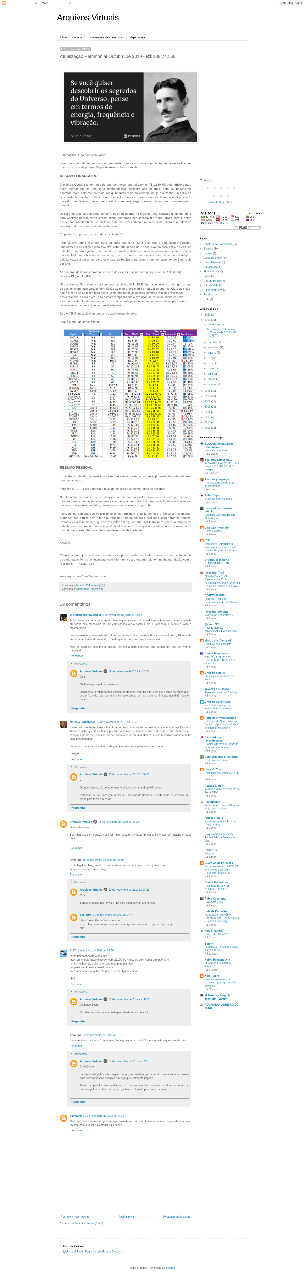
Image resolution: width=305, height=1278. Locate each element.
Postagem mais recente (75, 1216)
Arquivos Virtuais (88, 17)
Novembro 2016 (214, 902)
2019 (208, 319)
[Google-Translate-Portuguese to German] (221, 190)
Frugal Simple (214, 817)
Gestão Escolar (213, 280)
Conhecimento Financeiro (221, 756)
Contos (208, 253)
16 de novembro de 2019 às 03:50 (103, 859)
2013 (208, 417)
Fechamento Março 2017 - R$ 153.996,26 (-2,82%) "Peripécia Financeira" (221, 869)
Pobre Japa (212, 495)
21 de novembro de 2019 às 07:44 (113, 914)
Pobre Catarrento (215, 898)
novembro (214, 324)
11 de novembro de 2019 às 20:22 (129, 671)
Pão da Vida (211, 285)
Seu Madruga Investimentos (214, 739)
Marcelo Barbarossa (82, 721)
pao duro (86, 914)
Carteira (77, 37)
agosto (212, 352)
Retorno (209, 853)
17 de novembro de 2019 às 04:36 (93, 950)
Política (208, 294)
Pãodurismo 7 (214, 801)
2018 (208, 390)
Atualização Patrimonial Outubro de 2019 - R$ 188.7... (221, 332)
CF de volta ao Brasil (216, 760)
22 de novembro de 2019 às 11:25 (103, 1035)
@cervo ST (212, 624)
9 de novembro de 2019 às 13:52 (122, 614)
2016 (208, 401)
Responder (76, 655)
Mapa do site (137, 37)
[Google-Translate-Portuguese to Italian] (227, 190)
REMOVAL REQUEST (217, 563)
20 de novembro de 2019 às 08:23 (129, 774)
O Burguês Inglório (217, 559)
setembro (214, 347)
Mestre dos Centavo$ (218, 640)
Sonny (209, 943)
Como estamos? (214, 531)
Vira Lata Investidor (217, 527)
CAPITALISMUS (215, 595)
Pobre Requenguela (217, 959)
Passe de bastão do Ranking (221, 692)
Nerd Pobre (212, 975)
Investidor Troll (214, 572)
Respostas (80, 663)
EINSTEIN (211, 850)
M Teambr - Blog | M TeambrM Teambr (218, 997)
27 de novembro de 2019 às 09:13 (129, 1061)
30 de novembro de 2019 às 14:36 (103, 1115)
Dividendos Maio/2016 (217, 934)
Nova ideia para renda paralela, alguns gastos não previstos (220, 982)
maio (211, 368)
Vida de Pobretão (216, 911)
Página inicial (126, 1216)
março (212, 379)
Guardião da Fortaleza (219, 862)
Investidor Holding (216, 611)
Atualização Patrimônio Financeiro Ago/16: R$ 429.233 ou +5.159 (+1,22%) (222, 918)
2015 (208, 406)
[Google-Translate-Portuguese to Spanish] (227, 198)
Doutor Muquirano (216, 653)
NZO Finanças (214, 930)
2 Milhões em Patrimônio (219, 498)
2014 (208, 412)
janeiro (212, 384)
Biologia (208, 248)
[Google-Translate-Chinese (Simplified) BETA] (207, 190)
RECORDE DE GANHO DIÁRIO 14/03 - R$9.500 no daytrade (220, 660)
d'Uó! (208, 540)
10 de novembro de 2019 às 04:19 (116, 721)
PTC (206, 299)
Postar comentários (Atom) (87, 1223)
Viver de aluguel (215, 672)
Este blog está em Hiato (218, 644)
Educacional (211, 266)
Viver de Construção (218, 701)
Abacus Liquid (214, 785)
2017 (208, 396)
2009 (208, 427)
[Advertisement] (125, 1203)
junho (211, 363)
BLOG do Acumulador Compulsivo (219, 445)
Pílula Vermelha (213, 289)
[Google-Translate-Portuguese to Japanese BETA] (234, 190)
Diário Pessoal (212, 262)
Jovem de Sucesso (217, 688)
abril (211, 373)
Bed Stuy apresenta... (218, 459)
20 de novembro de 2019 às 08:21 (129, 889)
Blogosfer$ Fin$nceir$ (219, 834)
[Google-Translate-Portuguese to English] (214, 198)
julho (211, 358)
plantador (76, 1115)
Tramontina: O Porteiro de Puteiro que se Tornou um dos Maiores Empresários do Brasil (222, 547)
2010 (208, 422)
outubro (213, 342)
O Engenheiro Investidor (85, 614)
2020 (208, 314)
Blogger (170, 1267)
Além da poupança (217, 479)
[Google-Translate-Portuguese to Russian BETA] (221, 198)
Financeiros (210, 271)
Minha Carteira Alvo (216, 450)
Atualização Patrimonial (89, 589)
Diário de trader (213, 257)
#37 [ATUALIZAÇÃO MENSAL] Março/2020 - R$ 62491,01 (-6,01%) (222, 466)
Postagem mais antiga (176, 1216)
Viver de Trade (214, 769)
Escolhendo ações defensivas (106, 37)
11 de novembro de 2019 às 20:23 (118, 821)
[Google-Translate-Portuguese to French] (214, 190)
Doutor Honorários (216, 882)
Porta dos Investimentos (220, 717)
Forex (207, 276)
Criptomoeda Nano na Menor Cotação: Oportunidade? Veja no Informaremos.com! (221, 724)
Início (63, 37)
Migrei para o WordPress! (219, 615)
